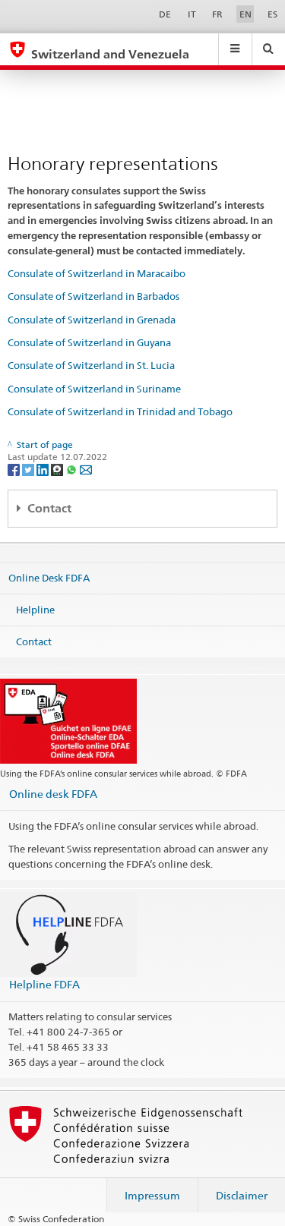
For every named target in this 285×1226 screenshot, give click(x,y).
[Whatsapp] (72, 468)
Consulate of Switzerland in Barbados (93, 296)
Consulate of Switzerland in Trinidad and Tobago (120, 411)
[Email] (86, 468)
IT (192, 14)
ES (272, 14)
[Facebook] (15, 468)
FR (217, 14)
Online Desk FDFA (49, 578)
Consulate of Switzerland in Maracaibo (96, 273)
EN (245, 14)
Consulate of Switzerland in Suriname (94, 389)
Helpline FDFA (44, 984)
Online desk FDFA (53, 793)
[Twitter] (29, 468)
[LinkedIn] (43, 468)
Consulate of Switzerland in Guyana (89, 342)
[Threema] (58, 468)
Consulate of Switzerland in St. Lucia (91, 365)
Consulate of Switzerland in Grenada (92, 320)
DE (165, 14)
